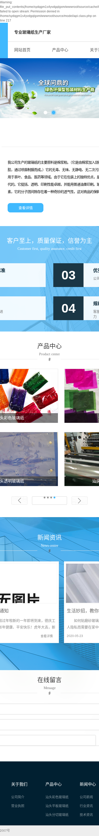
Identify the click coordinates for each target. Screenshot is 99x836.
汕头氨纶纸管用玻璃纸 (49, 481)
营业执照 (17, 806)
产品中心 (60, 50)
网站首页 (22, 50)
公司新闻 (86, 797)
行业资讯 (86, 806)
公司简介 (17, 797)
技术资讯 (86, 815)
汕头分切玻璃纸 (57, 815)
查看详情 (26, 208)
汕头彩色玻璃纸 (49, 418)
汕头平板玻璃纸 (57, 806)
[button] (45, 112)
